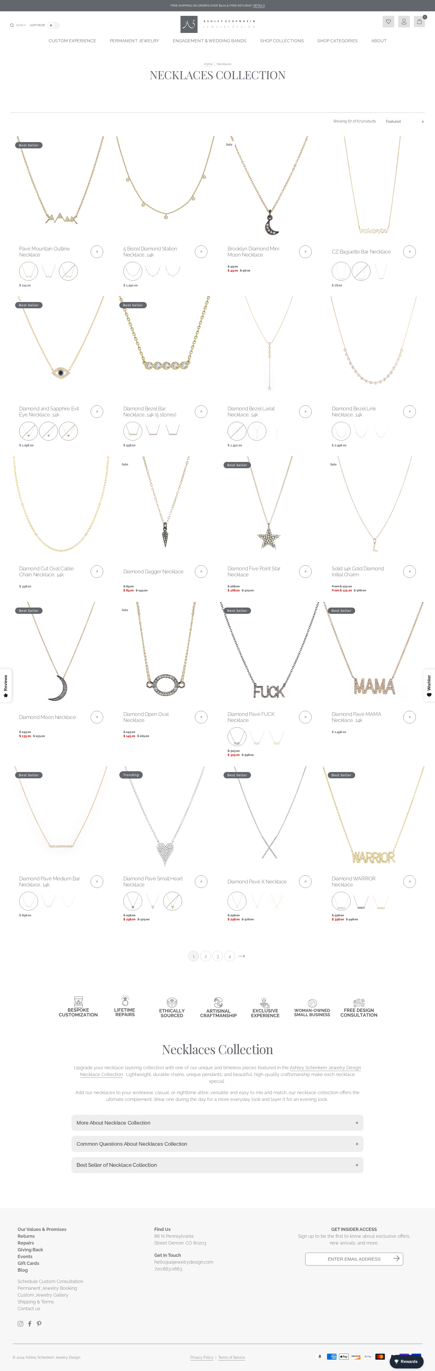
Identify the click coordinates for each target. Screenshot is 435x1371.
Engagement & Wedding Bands (209, 40)
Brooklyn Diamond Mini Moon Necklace (253, 252)
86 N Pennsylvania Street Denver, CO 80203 (180, 1239)
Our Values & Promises (42, 1229)
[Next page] (242, 956)
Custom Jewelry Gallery (43, 1295)
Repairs (26, 1243)
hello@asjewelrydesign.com (183, 1262)
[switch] (53, 25)
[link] (61, 187)
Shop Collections (282, 40)
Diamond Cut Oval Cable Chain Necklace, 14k (46, 572)
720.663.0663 (168, 1268)
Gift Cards (28, 1263)
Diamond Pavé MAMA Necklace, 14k (356, 717)
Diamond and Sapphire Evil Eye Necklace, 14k (49, 412)
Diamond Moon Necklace (47, 717)
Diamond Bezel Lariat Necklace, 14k (251, 412)
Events (25, 1256)
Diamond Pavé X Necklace (257, 882)
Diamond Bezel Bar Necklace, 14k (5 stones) (149, 412)
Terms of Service (231, 1357)
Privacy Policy (201, 1357)
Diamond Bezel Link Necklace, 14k (354, 412)
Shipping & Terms (36, 1301)
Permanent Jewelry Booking (47, 1288)
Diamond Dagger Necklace (153, 572)
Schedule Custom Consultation (50, 1281)
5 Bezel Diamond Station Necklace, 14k (150, 252)
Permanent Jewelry (134, 40)
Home (208, 64)
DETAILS (259, 5)
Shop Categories (337, 40)
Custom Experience (72, 40)
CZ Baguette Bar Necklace (361, 252)
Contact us (29, 1308)
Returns (26, 1236)
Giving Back (30, 1249)
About (379, 40)
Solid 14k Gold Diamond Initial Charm (358, 572)
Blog (23, 1270)
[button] (18, 25)
